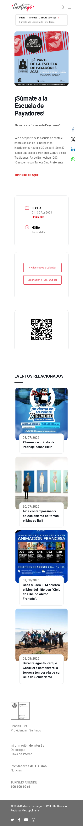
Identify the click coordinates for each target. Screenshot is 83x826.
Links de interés (21, 754)
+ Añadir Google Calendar (42, 267)
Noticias (16, 770)
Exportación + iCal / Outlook (42, 280)
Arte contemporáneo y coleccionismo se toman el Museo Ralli (41, 515)
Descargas (18, 750)
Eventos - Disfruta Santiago (42, 18)
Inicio (22, 18)
